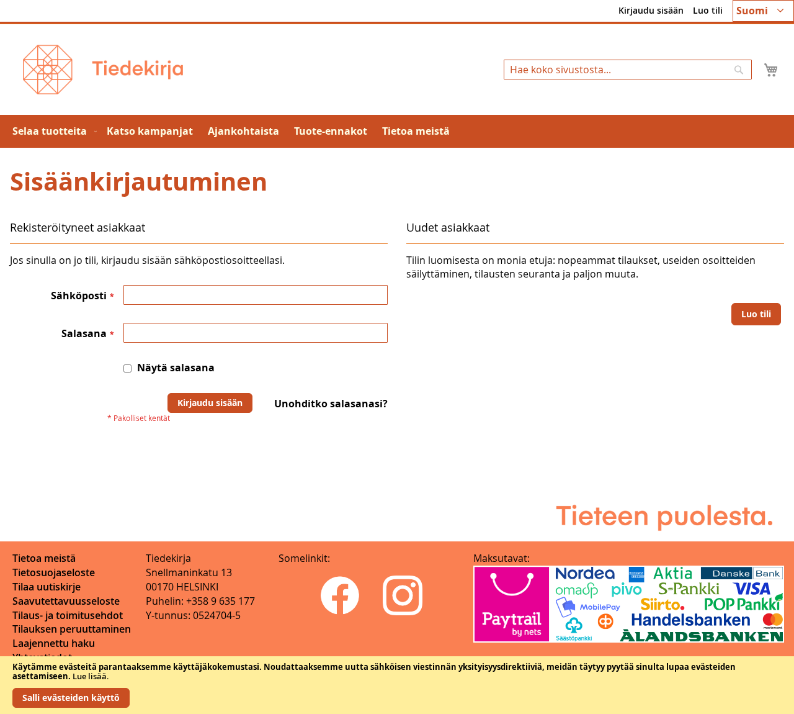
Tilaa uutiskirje (46, 587)
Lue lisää (90, 676)
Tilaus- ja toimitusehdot (67, 615)
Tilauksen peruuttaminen (71, 629)
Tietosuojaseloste (53, 572)
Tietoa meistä (44, 558)
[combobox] (628, 69)
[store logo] (103, 69)
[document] (397, 685)
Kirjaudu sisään (651, 10)
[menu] (397, 131)
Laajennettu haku (53, 643)
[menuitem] (52, 131)
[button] (763, 11)
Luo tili (708, 10)
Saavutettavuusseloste (66, 601)
